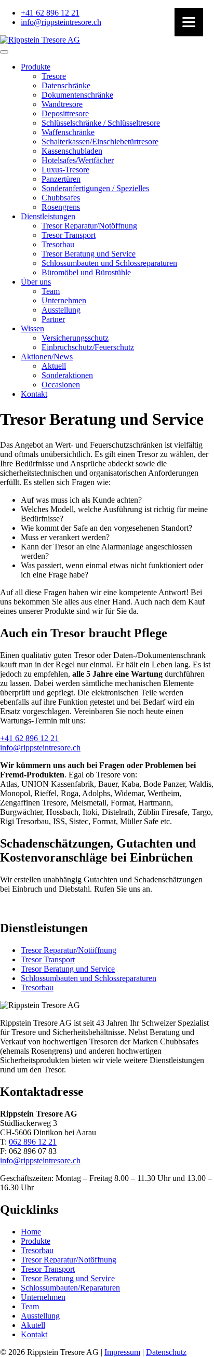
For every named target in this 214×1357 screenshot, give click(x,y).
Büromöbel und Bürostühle (86, 272)
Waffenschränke (68, 132)
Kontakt (34, 393)
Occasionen (61, 384)
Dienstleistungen (48, 216)
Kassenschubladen (72, 150)
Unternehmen (64, 300)
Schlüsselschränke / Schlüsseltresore (101, 122)
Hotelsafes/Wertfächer (78, 160)
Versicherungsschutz (75, 337)
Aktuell (54, 365)
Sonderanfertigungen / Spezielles (95, 188)
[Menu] (189, 22)
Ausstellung (61, 309)
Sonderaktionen (67, 375)
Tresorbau (58, 244)
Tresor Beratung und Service (89, 253)
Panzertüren (61, 178)
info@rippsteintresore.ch (40, 747)
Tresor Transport (69, 235)
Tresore (54, 76)
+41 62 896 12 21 (29, 738)
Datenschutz (166, 1352)
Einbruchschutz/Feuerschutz (88, 347)
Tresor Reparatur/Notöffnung (89, 225)
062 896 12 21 (33, 1141)
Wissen (32, 328)
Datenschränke (66, 85)
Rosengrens (61, 207)
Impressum (122, 1352)
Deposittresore (65, 113)
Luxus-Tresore (65, 169)
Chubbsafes (61, 197)
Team (51, 291)
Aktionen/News (47, 356)
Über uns (36, 281)
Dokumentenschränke (77, 94)
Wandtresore (62, 104)
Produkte (35, 66)
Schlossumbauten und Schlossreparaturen (109, 263)
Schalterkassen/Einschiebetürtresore (100, 141)
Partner (53, 319)
